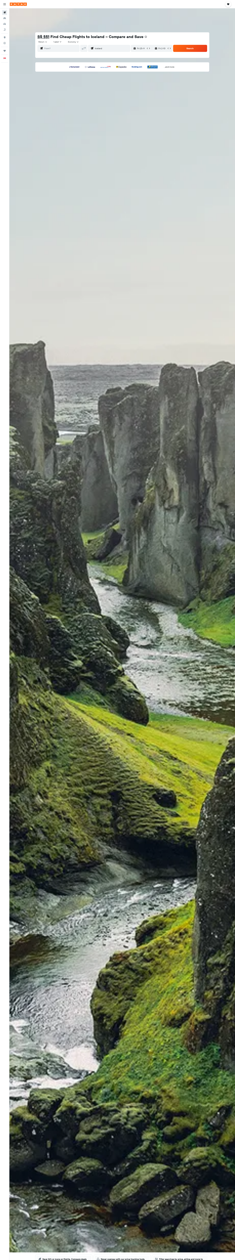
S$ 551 (43, 36)
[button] (5, 4)
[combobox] (42, 41)
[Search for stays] (4, 18)
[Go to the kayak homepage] (18, 4)
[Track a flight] (4, 43)
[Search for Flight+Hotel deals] (4, 29)
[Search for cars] (4, 24)
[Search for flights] (4, 12)
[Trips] (4, 51)
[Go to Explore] (4, 37)
